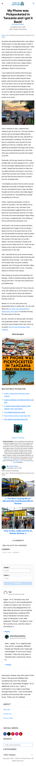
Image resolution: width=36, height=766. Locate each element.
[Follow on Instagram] (17, 734)
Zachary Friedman (19, 24)
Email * (7, 575)
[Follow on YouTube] (20, 734)
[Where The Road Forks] (18, 3)
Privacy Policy (8, 718)
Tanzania (15, 29)
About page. (7, 459)
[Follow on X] (9, 734)
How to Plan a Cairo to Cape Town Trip (17, 416)
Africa (11, 29)
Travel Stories (23, 29)
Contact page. (19, 460)
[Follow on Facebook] (5, 734)
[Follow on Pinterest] (13, 734)
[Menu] (2, 3)
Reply (7, 632)
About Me (6, 709)
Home (3, 35)
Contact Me (7, 714)
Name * (7, 567)
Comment (6, 549)
